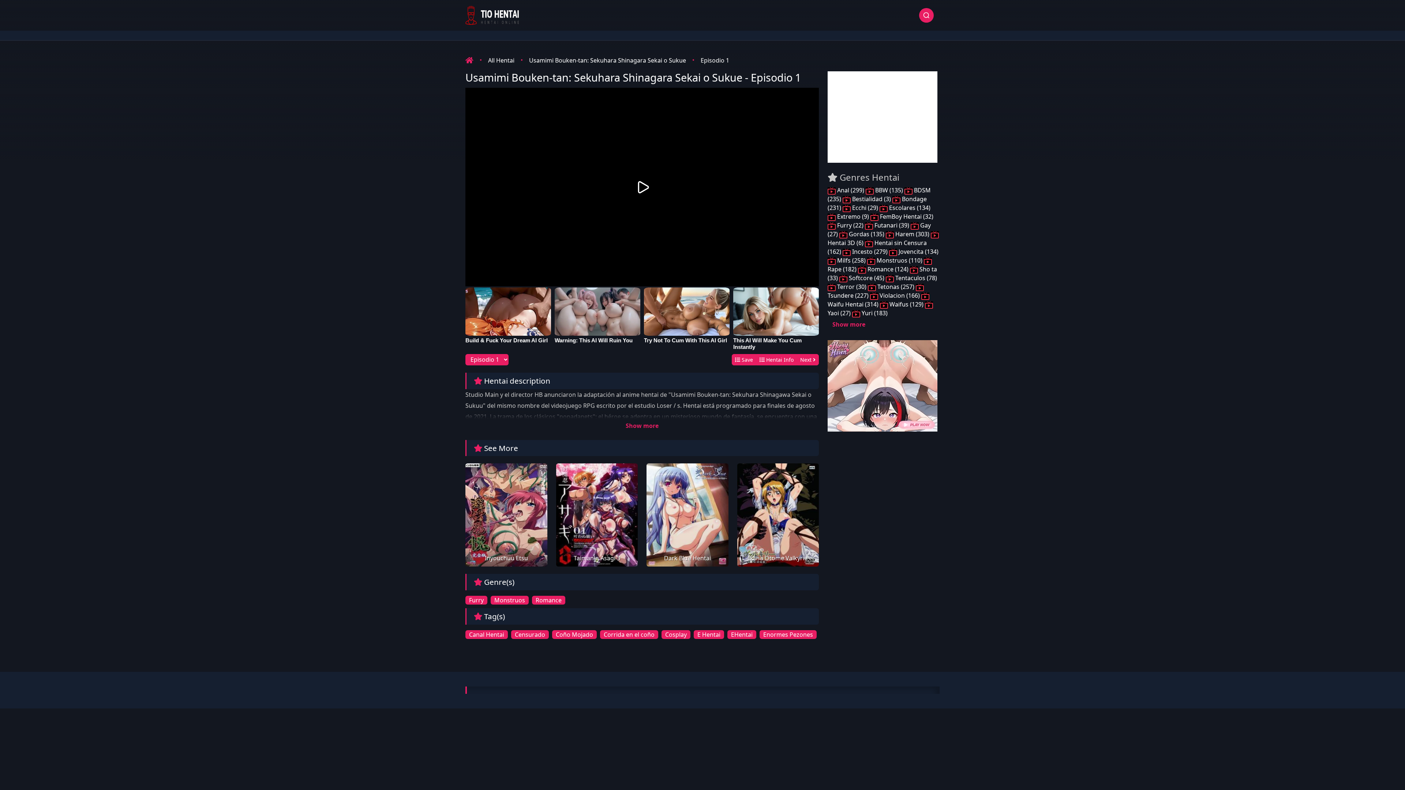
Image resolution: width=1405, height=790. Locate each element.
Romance (549, 600)
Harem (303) (912, 234)
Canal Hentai (486, 635)
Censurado (530, 635)
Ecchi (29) (865, 208)
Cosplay (676, 635)
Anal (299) (851, 190)
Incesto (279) (870, 252)
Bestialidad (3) (871, 199)
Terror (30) (852, 287)
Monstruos (509, 600)
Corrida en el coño (629, 635)
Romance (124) (888, 269)
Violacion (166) (899, 295)
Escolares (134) (909, 208)
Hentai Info (779, 359)
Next (806, 359)
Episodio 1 (715, 60)
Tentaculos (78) (915, 278)
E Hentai (708, 635)
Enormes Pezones (788, 635)
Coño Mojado (574, 635)
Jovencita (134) (917, 252)
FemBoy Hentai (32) (905, 216)
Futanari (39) (892, 225)
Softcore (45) (866, 278)
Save (746, 359)
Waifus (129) (906, 304)
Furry (476, 600)
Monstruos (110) (899, 260)
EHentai (742, 635)
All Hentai (501, 60)
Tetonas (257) (896, 287)
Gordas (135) (866, 234)
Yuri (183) (874, 313)
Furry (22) (850, 225)
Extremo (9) (853, 216)
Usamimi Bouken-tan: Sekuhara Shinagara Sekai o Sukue (607, 60)
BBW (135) (889, 190)
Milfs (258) (851, 260)
